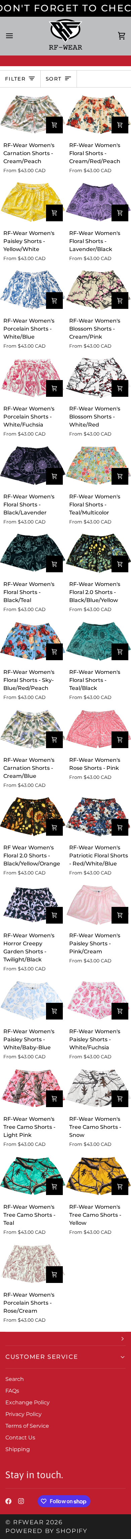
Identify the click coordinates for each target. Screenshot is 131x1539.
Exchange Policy (27, 1402)
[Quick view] (54, 125)
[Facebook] (8, 1501)
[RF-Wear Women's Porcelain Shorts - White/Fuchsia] (33, 377)
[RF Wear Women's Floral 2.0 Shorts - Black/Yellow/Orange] (33, 817)
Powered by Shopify (46, 1530)
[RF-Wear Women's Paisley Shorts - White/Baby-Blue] (33, 1000)
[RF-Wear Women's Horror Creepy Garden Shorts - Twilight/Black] (33, 904)
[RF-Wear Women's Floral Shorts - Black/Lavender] (33, 465)
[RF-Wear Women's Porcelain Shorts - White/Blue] (33, 290)
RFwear (28, 1522)
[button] (65, 1339)
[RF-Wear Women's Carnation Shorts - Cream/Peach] (33, 114)
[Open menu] (15, 36)
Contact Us (20, 1437)
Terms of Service (27, 1426)
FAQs (12, 1391)
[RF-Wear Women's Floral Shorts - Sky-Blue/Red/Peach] (33, 641)
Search (14, 1379)
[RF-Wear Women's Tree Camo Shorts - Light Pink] (33, 1088)
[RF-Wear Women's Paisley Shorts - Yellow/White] (33, 202)
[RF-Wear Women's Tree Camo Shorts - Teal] (33, 1176)
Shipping (17, 1449)
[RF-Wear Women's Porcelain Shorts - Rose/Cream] (33, 1264)
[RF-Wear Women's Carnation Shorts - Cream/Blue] (33, 729)
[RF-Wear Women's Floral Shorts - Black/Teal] (33, 553)
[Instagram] (21, 1501)
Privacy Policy (23, 1414)
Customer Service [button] (41, 1356)
